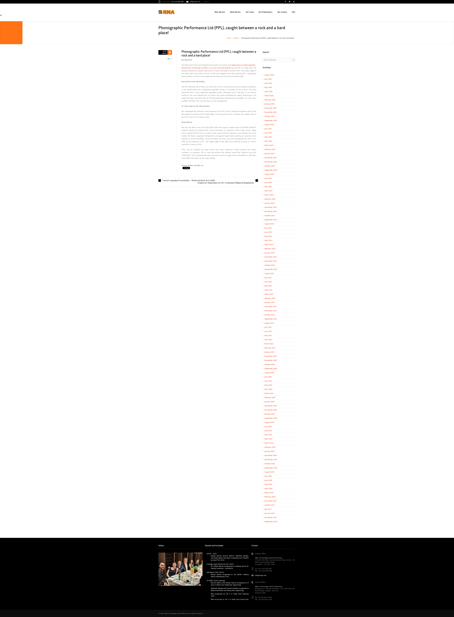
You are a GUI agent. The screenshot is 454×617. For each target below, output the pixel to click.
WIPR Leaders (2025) (214, 574)
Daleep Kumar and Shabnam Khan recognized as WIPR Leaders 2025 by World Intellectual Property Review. (230, 578)
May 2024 (268, 187)
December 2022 (270, 257)
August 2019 (269, 422)
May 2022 (268, 286)
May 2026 (268, 87)
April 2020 (268, 389)
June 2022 (268, 282)
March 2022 (268, 294)
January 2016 (269, 513)
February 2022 (269, 298)
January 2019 (269, 451)
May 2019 (268, 435)
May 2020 (268, 385)
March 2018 (268, 493)
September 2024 (270, 170)
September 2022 (270, 269)
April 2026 (268, 91)
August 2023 (269, 224)
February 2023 (269, 249)
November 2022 (270, 261)
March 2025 (268, 145)
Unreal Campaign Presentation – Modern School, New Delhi (189, 180)
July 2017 (268, 509)
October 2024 (269, 166)
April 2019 (268, 439)
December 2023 (270, 207)
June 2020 (268, 381)
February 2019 (269, 447)
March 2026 (268, 96)
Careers (206, 2)
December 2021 (270, 306)
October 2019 (269, 414)
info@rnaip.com (195, 1)
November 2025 (270, 112)
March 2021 (268, 344)
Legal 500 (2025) (213, 584)
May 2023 (268, 236)
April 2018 (268, 488)
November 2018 (270, 459)
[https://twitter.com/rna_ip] (289, 2)
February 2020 (269, 397)
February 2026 (269, 100)
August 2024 (269, 174)
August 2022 (269, 273)
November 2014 (270, 517)
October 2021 (269, 315)
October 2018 (269, 464)
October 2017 (269, 505)
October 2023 (269, 215)
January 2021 (269, 352)
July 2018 (268, 476)
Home (229, 38)
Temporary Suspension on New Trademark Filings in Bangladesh (226, 183)
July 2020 (268, 377)
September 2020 (270, 368)
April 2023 (268, 240)
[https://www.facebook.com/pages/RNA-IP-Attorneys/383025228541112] (285, 2)
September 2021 (270, 319)
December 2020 (270, 356)
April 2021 (268, 340)
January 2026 (269, 104)
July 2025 (268, 129)
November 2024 (270, 162)
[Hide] (1, 15)
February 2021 (269, 348)
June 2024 (268, 182)
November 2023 (270, 211)
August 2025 (269, 124)
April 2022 (268, 290)
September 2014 (270, 521)
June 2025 (268, 133)
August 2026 (269, 75)
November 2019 (270, 410)
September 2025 (270, 120)
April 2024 (268, 191)
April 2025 (268, 141)
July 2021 (268, 327)
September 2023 (270, 220)
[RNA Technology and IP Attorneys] (170, 12)
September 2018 (270, 468)
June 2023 (268, 232)
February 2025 (269, 149)
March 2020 (268, 393)
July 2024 (268, 178)
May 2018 (268, 484)
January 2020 (269, 402)
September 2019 (270, 418)
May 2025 (268, 137)
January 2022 (269, 302)
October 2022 (269, 265)
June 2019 (268, 430)
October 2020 (269, 364)
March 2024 (268, 195)
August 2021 (269, 323)
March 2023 (268, 244)
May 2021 (268, 335)
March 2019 (268, 443)
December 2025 (270, 108)
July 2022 (268, 277)
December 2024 (270, 158)
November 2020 (270, 360)
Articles (236, 38)
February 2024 (269, 199)
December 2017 (270, 501)
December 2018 (270, 455)
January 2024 (269, 203)
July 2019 (268, 426)
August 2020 (269, 373)
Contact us (166, 1)
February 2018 (269, 497)
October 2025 (269, 116)
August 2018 (269, 472)
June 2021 (268, 331)
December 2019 (270, 406)
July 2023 (268, 228)
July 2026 (268, 79)
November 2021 (270, 311)
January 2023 (269, 253)
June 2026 (268, 83)
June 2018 (268, 480)
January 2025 (269, 153)
